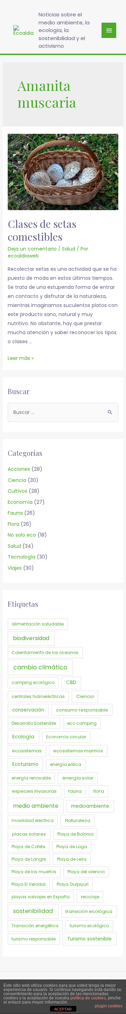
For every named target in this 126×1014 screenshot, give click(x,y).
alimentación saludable (38, 624)
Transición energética (35, 926)
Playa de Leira (71, 859)
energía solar (77, 778)
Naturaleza (77, 820)
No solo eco (22, 534)
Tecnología (21, 556)
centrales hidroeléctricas (38, 696)
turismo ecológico (89, 926)
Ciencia (17, 480)
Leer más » (21, 358)
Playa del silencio (86, 872)
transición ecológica (88, 911)
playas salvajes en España (41, 897)
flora (98, 791)
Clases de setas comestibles (42, 230)
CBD (71, 682)
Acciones (19, 469)
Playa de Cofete (28, 847)
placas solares (29, 834)
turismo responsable (34, 939)
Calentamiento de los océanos (45, 652)
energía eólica (65, 764)
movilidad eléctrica (33, 820)
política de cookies (88, 998)
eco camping (82, 723)
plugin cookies (108, 1006)
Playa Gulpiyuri (73, 884)
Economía (20, 502)
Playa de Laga (71, 847)
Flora (13, 524)
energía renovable (31, 778)
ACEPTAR (63, 1009)
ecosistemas (27, 750)
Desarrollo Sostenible (34, 723)
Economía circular (66, 737)
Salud (68, 248)
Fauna (15, 512)
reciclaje (90, 897)
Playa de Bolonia (75, 834)
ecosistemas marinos (78, 750)
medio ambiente (35, 806)
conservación (28, 710)
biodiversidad (31, 638)
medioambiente (90, 806)
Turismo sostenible (89, 939)
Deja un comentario (32, 248)
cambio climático (40, 667)
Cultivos (17, 490)
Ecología (23, 736)
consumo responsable (82, 710)
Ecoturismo (25, 764)
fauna (75, 791)
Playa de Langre (29, 859)
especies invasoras (34, 791)
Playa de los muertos (34, 872)
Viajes (15, 567)
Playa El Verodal (29, 884)
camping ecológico (33, 682)
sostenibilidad (33, 911)
